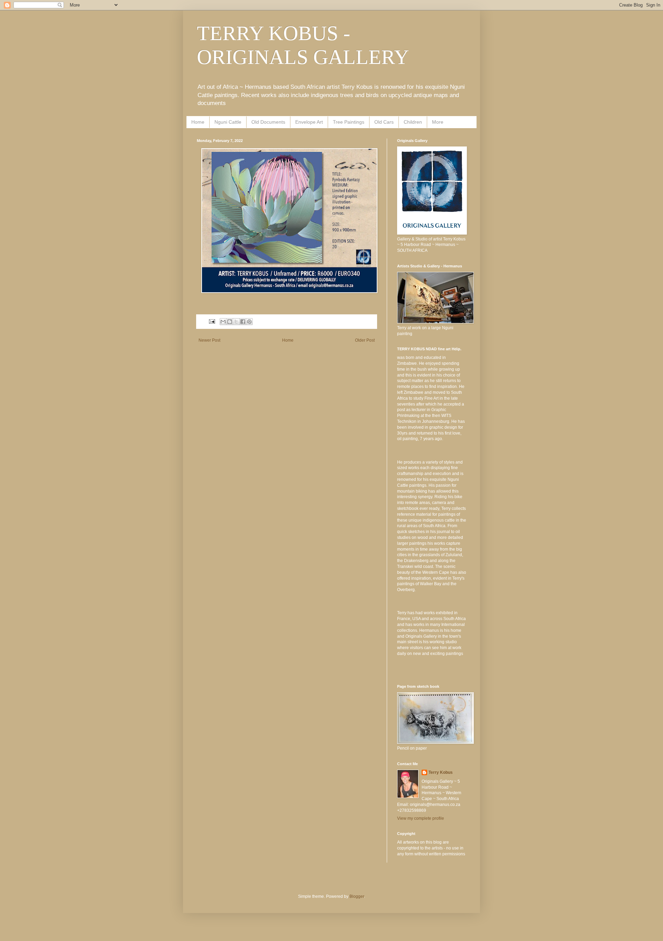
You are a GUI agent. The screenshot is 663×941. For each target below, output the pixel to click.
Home (197, 122)
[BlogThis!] (229, 321)
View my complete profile (420, 818)
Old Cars (384, 122)
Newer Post (209, 340)
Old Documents (268, 122)
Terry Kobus (441, 772)
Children (413, 122)
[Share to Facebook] (242, 321)
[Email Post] (211, 321)
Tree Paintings (348, 122)
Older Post (365, 340)
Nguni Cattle (227, 122)
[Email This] (223, 321)
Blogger (356, 896)
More (437, 122)
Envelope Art (309, 122)
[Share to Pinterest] (249, 321)
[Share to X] (236, 321)
